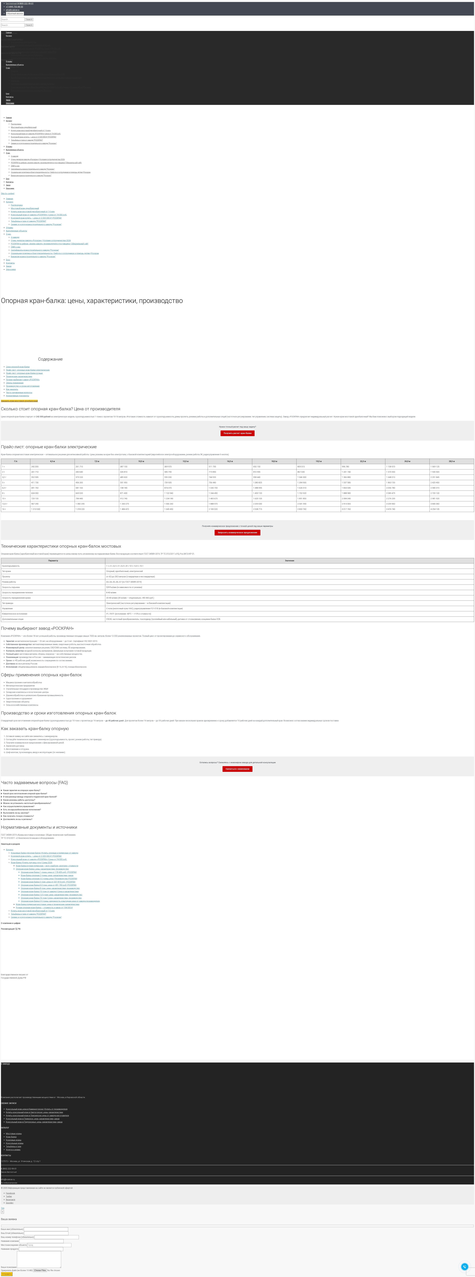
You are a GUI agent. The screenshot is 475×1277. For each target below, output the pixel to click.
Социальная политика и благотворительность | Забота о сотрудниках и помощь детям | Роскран (51, 172)
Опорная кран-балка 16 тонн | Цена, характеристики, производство (51, 898)
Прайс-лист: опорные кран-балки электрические (28, 370)
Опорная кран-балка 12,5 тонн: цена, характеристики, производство (51, 895)
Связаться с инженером (237, 769)
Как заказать (12, 389)
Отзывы (9, 146)
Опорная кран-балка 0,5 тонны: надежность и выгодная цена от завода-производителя (60, 901)
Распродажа (16, 124)
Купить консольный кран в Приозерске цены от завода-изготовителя (37, 1115)
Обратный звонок (15, 13)
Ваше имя (12, 1229)
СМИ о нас (15, 166)
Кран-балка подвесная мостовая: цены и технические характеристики (47, 904)
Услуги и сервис (13, 1149)
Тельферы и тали (13, 1146)
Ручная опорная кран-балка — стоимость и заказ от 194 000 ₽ (44, 907)
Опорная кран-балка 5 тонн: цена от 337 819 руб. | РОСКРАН (48, 882)
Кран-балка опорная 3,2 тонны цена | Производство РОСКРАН (49, 878)
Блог (7, 179)
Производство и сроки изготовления (22, 386)
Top (2, 1208)
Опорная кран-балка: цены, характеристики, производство (42, 869)
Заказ (8, 185)
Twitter (9, 1196)
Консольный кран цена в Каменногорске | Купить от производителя (36, 1109)
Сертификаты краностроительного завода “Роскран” (33, 169)
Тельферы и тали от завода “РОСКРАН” (27, 140)
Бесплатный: (20, 3)
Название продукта (9, 1249)
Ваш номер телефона (17, 1237)
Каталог (9, 121)
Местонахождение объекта (14, 1245)
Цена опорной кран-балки (18, 367)
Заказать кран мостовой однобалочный (19, 401)
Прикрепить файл (17, 1270)
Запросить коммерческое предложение (237, 532)
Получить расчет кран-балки (237, 433)
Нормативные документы (17, 396)
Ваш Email (12, 1233)
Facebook (10, 1193)
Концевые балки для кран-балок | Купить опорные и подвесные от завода (44, 853)
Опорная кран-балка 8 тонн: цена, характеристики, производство (50, 888)
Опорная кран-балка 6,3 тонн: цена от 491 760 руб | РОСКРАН (48, 885)
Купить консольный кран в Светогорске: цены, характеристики (34, 1112)
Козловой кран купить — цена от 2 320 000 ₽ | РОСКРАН (33, 137)
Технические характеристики (19, 376)
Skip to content (7, 193)
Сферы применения (14, 383)
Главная (9, 118)
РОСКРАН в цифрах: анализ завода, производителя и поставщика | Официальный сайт (46, 163)
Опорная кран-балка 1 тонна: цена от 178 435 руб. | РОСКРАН (48, 872)
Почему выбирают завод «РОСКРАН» (23, 379)
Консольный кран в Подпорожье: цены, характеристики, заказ (34, 1122)
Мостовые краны (14, 1133)
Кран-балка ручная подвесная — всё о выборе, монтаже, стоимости (47, 866)
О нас (8, 153)
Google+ (9, 1203)
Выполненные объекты (15, 150)
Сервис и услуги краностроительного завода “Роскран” (34, 143)
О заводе (14, 156)
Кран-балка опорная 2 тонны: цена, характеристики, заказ (47, 875)
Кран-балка (11, 1137)
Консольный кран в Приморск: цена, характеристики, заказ (32, 1119)
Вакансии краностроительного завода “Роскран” (31, 176)
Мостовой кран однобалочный (23, 127)
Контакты (9, 182)
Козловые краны (13, 1140)
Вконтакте (10, 1199)
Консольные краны (14, 1143)
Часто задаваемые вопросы (19, 392)
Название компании (10, 1241)
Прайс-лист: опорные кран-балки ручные (24, 373)
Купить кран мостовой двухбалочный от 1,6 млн (31, 130)
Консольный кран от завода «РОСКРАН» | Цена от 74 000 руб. (36, 134)
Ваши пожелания (8, 1267)
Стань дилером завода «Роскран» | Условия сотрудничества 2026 (38, 159)
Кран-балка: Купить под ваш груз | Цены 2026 (31, 862)
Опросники (10, 188)
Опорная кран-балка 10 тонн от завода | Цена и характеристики (50, 891)
